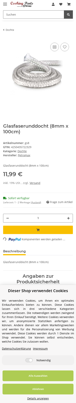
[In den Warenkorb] (38, 230)
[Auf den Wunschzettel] (64, 47)
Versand (35, 183)
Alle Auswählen (38, 375)
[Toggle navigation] (5, 2)
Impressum (40, 348)
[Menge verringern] (7, 218)
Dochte (22, 151)
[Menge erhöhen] (68, 218)
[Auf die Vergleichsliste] (54, 47)
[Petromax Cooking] (22, 4)
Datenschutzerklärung (16, 348)
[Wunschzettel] (61, 4)
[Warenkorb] (69, 4)
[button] (53, 4)
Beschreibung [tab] (14, 251)
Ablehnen (38, 389)
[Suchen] (68, 14)
